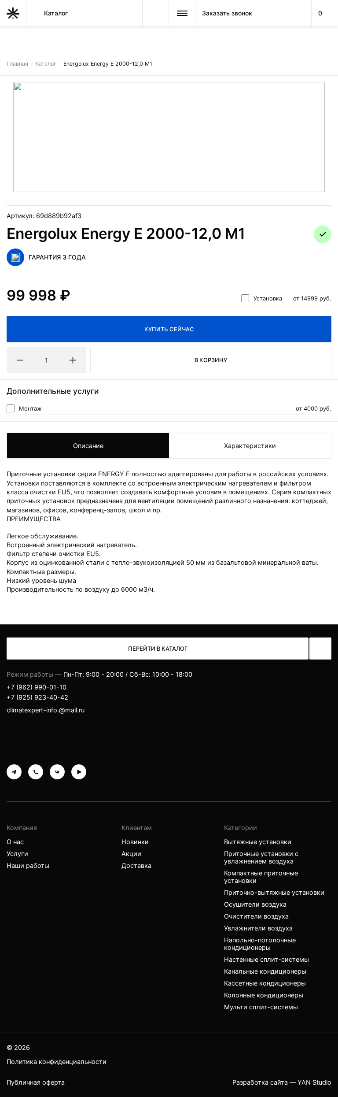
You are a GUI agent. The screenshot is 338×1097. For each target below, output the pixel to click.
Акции (131, 853)
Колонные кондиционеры (263, 995)
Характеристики (250, 445)
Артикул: (44, 215)
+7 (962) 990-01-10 (36, 687)
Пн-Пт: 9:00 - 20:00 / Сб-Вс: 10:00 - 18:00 (127, 674)
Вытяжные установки (257, 841)
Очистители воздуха (256, 916)
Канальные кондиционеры (265, 971)
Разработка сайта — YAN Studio (281, 1082)
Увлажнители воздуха (258, 928)
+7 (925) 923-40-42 (37, 697)
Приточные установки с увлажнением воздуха (261, 857)
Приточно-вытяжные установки (274, 892)
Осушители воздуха (255, 904)
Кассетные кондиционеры (265, 983)
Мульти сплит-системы (261, 1007)
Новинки (135, 841)
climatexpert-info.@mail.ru (45, 710)
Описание (88, 445)
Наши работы (28, 865)
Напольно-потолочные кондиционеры (260, 943)
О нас (15, 841)
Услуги (17, 853)
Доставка (136, 865)
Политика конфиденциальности (57, 1061)
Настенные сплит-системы (266, 959)
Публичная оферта (36, 1082)
